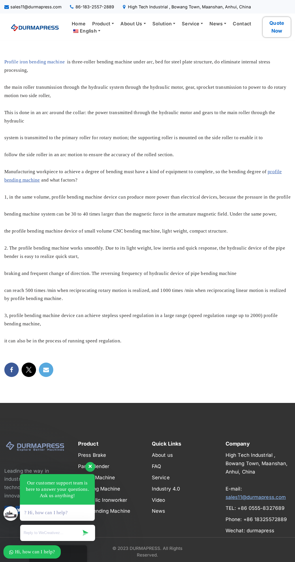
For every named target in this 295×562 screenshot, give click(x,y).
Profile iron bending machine (34, 62)
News (158, 511)
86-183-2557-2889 (94, 6)
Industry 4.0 (166, 489)
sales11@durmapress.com (36, 6)
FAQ (156, 466)
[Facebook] (11, 370)
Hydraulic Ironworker (102, 500)
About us (162, 455)
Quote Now (276, 27)
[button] (113, 23)
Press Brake (92, 455)
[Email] (46, 370)
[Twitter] (29, 370)
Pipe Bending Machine (104, 511)
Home (79, 24)
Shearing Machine (99, 489)
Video (158, 500)
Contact (242, 24)
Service (161, 477)
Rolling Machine (96, 477)
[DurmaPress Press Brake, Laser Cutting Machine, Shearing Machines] (33, 27)
